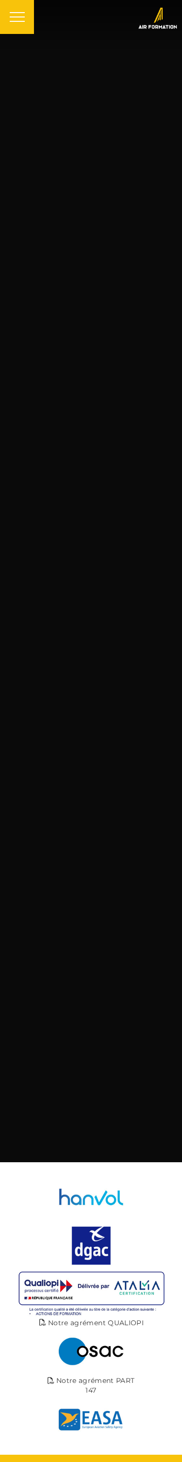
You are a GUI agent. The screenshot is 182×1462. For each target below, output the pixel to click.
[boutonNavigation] (17, 17)
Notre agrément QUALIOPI (95, 1322)
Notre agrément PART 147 (94, 1385)
